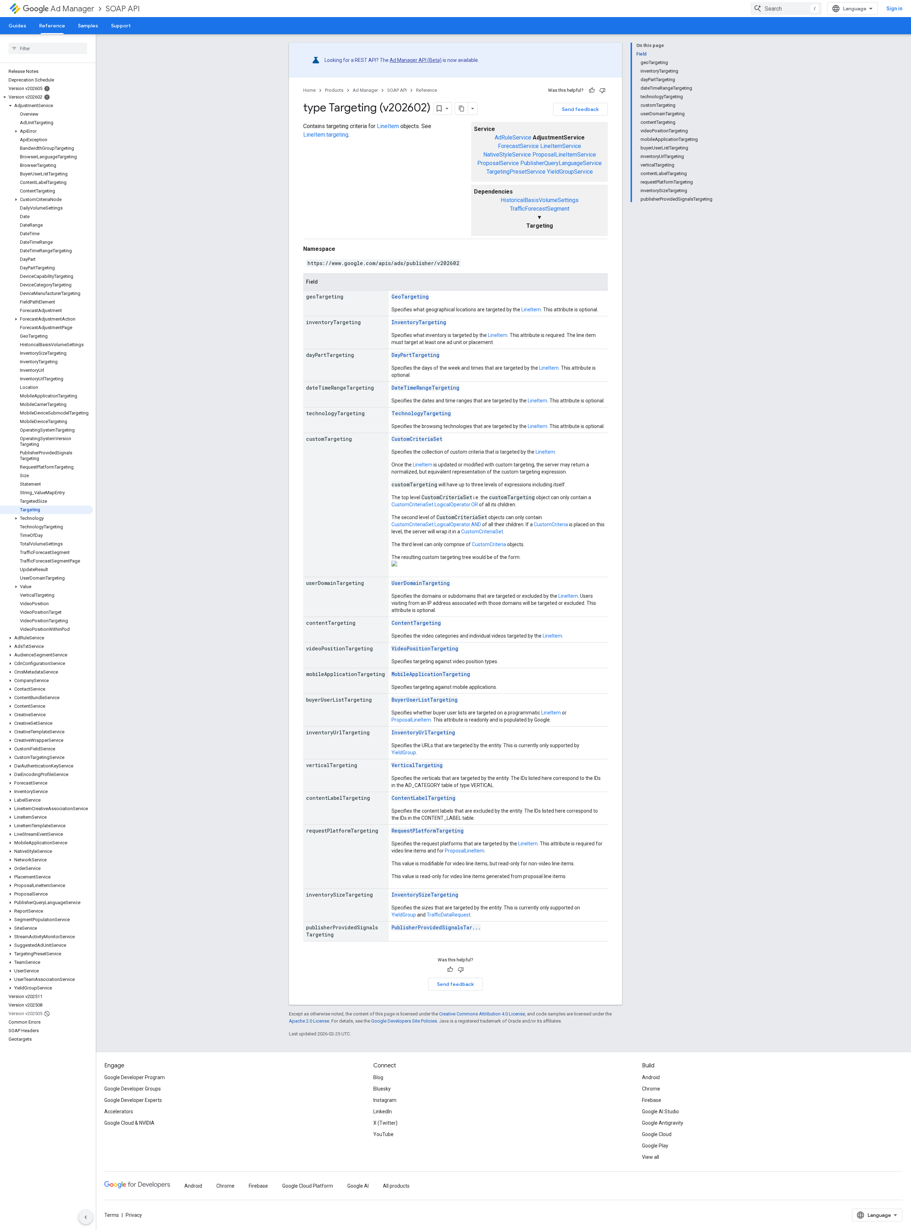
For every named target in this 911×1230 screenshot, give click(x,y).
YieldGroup (403, 752)
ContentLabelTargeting (423, 798)
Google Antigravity (662, 1123)
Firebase (651, 1100)
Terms (111, 1215)
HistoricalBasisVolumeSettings (540, 200)
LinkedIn (382, 1111)
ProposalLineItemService (564, 154)
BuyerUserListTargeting (424, 699)
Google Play (655, 1146)
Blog (378, 1077)
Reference (52, 25)
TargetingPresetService (516, 171)
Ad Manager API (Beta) (416, 60)
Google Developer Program (134, 1077)
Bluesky (382, 1089)
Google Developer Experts (133, 1100)
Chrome (651, 1089)
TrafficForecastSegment (539, 208)
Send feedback (580, 109)
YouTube (383, 1134)
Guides (17, 25)
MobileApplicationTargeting (430, 674)
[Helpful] (591, 90)
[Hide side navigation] (86, 1217)
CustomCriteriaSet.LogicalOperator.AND (436, 524)
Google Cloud (657, 1134)
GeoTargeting (410, 296)
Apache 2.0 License (309, 1021)
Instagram (384, 1100)
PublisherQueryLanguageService (561, 163)
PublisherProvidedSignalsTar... (436, 927)
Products (334, 90)
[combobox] (786, 8)
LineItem (388, 126)
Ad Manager (72, 9)
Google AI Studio (660, 1111)
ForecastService (518, 146)
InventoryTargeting (418, 322)
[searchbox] (48, 48)
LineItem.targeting (325, 134)
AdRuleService (513, 137)
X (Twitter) (385, 1123)
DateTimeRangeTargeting (425, 387)
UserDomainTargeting (420, 583)
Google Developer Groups (132, 1089)
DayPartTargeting (415, 355)
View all (650, 1157)
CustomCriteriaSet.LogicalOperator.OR (434, 504)
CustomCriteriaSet (416, 438)
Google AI (358, 1186)
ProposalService (498, 163)
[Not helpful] (602, 90)
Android (651, 1077)
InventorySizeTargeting (424, 894)
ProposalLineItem (411, 720)
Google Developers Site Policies (404, 1021)
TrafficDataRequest (448, 915)
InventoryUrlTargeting (423, 732)
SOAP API (123, 9)
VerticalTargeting (417, 765)
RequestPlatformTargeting (427, 830)
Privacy (134, 1215)
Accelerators (118, 1111)
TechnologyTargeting (421, 413)
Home (309, 90)
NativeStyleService (507, 154)
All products (396, 1186)
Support (121, 25)
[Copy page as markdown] (461, 108)
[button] (46, 97)
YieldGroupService (570, 171)
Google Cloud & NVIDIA (129, 1123)
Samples (88, 25)
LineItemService (560, 146)
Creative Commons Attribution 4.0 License (482, 1014)
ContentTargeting (416, 622)
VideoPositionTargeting (424, 648)
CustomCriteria (551, 524)
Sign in (894, 8)
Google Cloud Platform (307, 1186)
